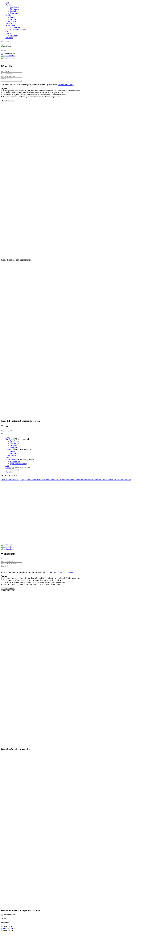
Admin (104, 480)
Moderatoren (14, 9)
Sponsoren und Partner (18, 29)
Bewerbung (14, 36)
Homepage (14, 13)
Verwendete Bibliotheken (92, 480)
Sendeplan (9, 23)
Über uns (4, 480)
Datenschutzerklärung (66, 85)
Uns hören (9, 38)
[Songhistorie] (8, 56)
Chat (7, 31)
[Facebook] (78, 549)
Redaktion (13, 11)
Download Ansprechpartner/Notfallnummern (66, 480)
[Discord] (78, 545)
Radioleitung (14, 7)
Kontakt (8, 34)
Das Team (9, 5)
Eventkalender (10, 21)
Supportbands (15, 27)
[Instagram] (78, 547)
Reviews (13, 17)
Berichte (13, 19)
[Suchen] (2, 44)
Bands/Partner (10, 25)
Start (7, 3)
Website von (119, 480)
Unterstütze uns (13, 480)
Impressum (30, 480)
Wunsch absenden (8, 101)
